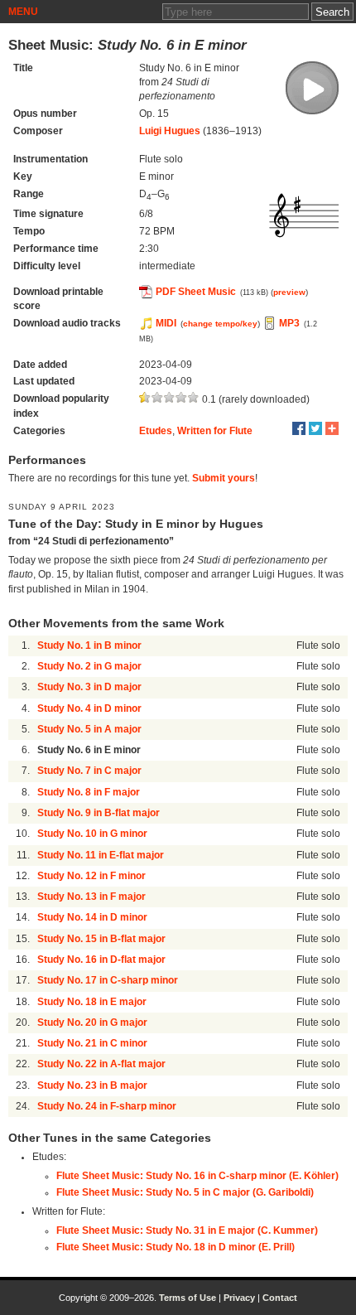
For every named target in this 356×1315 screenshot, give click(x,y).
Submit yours (223, 478)
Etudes (155, 431)
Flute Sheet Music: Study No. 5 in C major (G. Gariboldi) (185, 1192)
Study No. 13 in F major (91, 897)
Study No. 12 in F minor (91, 876)
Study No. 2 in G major (89, 666)
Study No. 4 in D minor (89, 708)
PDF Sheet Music (196, 292)
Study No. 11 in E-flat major (100, 855)
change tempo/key (220, 323)
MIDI (166, 323)
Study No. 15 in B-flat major (101, 939)
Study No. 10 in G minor (92, 834)
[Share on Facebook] (298, 428)
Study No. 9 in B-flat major (98, 813)
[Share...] (332, 428)
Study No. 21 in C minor (92, 1043)
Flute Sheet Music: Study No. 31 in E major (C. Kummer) (187, 1230)
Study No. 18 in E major (92, 1002)
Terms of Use (187, 1298)
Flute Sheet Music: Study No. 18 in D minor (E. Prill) (175, 1247)
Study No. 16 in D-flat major (101, 959)
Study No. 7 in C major (89, 771)
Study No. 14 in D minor (92, 917)
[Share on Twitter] (315, 428)
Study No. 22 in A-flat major (101, 1064)
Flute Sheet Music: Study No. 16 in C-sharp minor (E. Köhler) (197, 1176)
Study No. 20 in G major (92, 1022)
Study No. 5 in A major (89, 729)
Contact (279, 1298)
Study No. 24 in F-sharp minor (106, 1106)
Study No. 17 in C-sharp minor (107, 980)
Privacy (239, 1298)
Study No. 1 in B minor (89, 645)
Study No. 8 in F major (88, 792)
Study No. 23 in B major (92, 1085)
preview (289, 292)
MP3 (289, 323)
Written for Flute (215, 431)
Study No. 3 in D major (89, 687)
